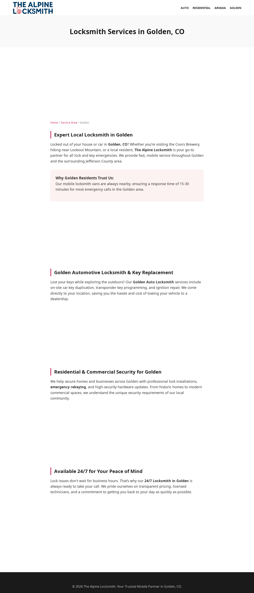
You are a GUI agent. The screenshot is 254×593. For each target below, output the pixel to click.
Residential (202, 8)
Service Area (69, 122)
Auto (185, 8)
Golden (235, 8)
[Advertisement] (127, 80)
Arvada (220, 8)
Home (54, 122)
